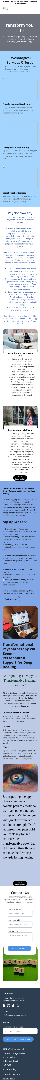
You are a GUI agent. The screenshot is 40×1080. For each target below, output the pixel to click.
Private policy (10, 1069)
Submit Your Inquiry (19, 948)
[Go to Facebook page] (4, 1005)
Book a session (11, 599)
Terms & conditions (11, 1074)
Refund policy (9, 1078)
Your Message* (14, 931)
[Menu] (35, 9)
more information (20, 478)
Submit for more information (18, 1039)
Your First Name (14, 909)
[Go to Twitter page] (18, 1005)
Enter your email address (13, 1027)
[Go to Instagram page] (8, 1005)
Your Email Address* (16, 920)
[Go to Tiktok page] (13, 1005)
